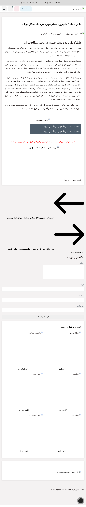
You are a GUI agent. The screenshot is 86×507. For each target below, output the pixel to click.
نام (82, 285)
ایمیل (81, 295)
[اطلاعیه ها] (16, 8)
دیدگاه (81, 263)
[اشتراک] (6, 21)
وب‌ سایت (80, 306)
